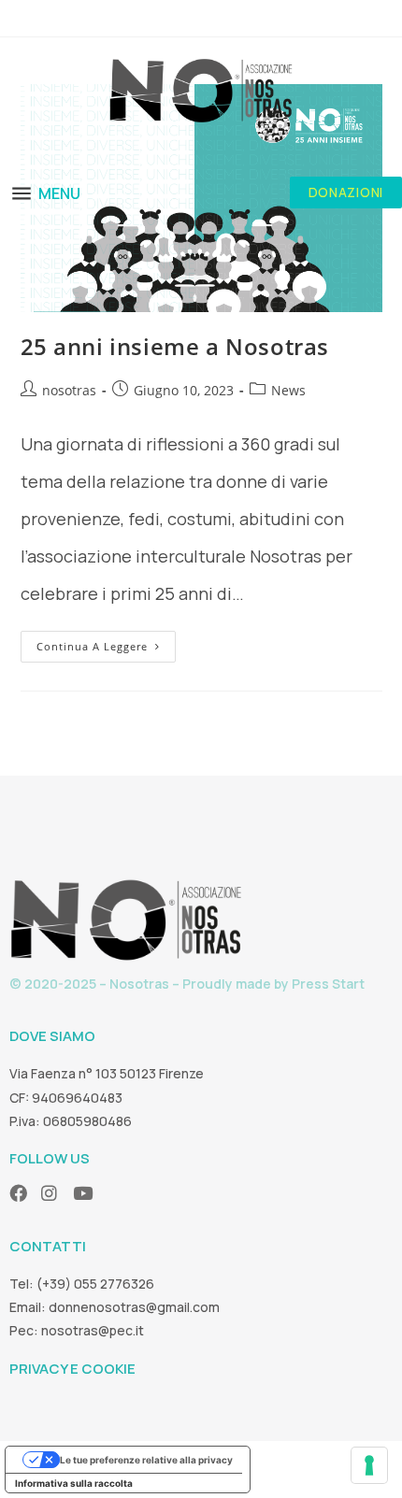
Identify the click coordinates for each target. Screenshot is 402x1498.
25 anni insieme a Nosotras (175, 346)
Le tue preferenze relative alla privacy (146, 1459)
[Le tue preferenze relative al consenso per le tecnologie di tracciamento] (369, 1465)
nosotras (69, 390)
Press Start (328, 983)
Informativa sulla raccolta (74, 1483)
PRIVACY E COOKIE (72, 1368)
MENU (59, 193)
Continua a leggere (106, 642)
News (288, 390)
